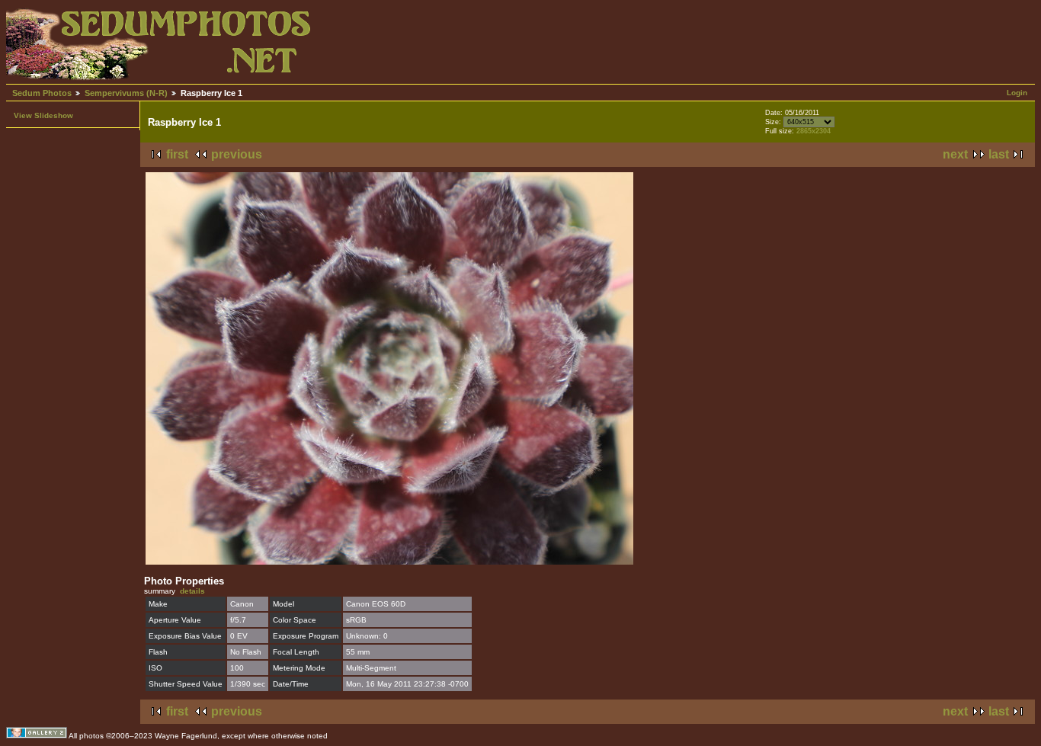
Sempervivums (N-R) (126, 93)
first (177, 154)
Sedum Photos (42, 93)
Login (1017, 92)
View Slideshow (43, 115)
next (955, 154)
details (192, 591)
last (998, 154)
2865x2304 (813, 131)
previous (236, 154)
